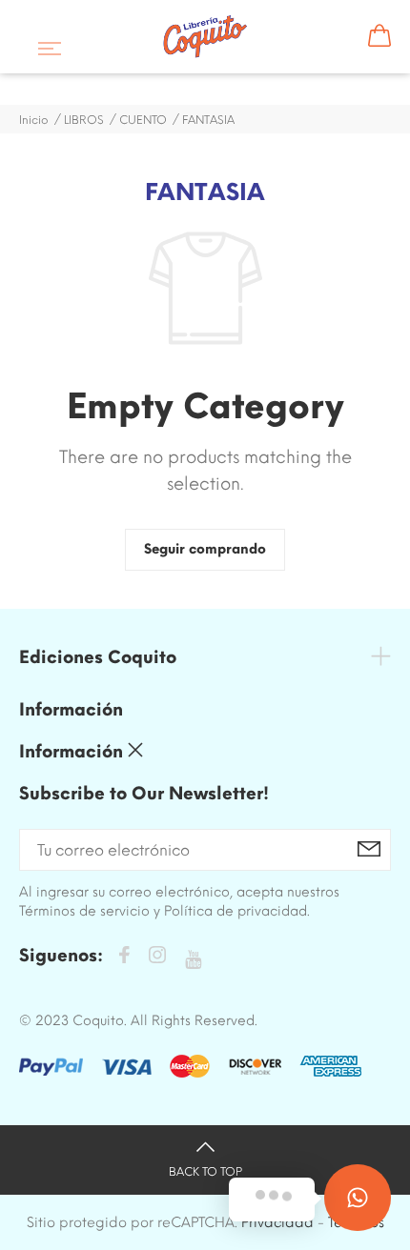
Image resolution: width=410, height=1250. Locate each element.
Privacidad (277, 1222)
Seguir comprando (205, 549)
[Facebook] (124, 958)
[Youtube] (193, 960)
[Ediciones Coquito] (205, 37)
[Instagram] (157, 958)
